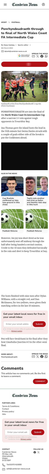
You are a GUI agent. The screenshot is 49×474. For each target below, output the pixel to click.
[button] (5, 4)
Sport (4, 22)
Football (15, 22)
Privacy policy (8, 411)
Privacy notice (16, 331)
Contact (5, 409)
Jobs (4, 414)
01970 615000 (16, 465)
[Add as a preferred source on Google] (24, 56)
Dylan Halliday (9, 45)
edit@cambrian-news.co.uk (18, 469)
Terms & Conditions (10, 406)
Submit (39, 324)
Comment (40, 381)
